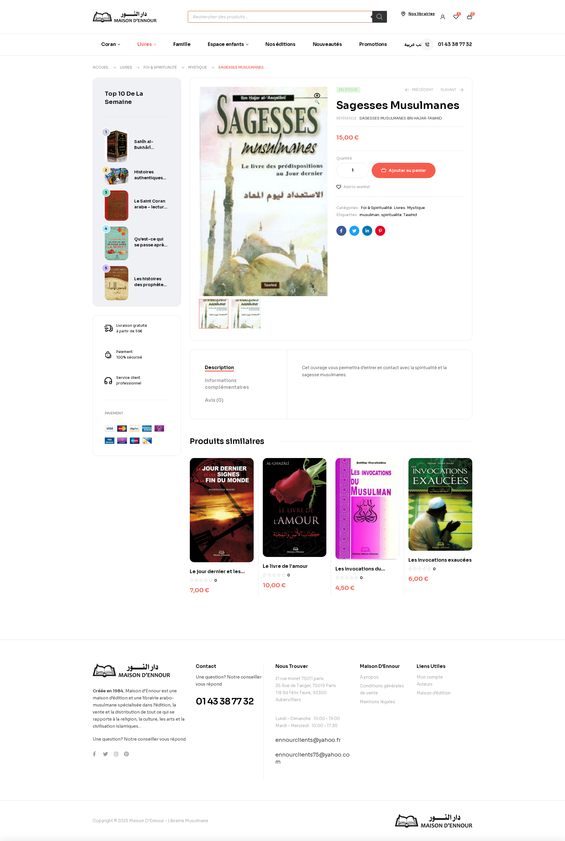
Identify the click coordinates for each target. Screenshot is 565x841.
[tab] (238, 367)
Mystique (197, 67)
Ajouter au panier (407, 170)
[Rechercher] (379, 17)
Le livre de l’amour (285, 566)
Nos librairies (421, 13)
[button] (317, 99)
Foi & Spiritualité (160, 67)
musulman (369, 214)
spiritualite (391, 214)
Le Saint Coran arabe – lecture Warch (150, 206)
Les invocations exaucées (440, 560)
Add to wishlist (356, 187)
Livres (126, 67)
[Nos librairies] (403, 13)
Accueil (101, 67)
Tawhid (410, 214)
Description (219, 367)
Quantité (344, 158)
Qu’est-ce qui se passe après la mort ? (150, 244)
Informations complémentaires (227, 383)
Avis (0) (214, 400)
